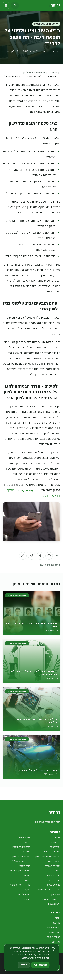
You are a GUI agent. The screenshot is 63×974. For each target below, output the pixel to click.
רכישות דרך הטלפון (51, 899)
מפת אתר (55, 942)
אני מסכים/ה (40, 965)
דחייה (24, 965)
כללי (58, 870)
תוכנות (27, 899)
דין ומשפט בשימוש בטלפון (46, 23)
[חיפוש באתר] (15, 5)
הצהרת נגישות (53, 937)
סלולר (27, 880)
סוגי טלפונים (54, 880)
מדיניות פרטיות (53, 927)
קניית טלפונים (23, 894)
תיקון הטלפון (54, 904)
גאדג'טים (26, 851)
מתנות (27, 875)
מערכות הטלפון (53, 875)
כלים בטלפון (24, 866)
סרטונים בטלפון (53, 885)
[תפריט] (6, 5)
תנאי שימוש (54, 932)
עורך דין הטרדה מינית (20, 885)
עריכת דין (55, 894)
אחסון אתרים (24, 837)
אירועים (26, 842)
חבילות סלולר (54, 861)
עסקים (27, 889)
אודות (57, 918)
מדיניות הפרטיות (34, 957)
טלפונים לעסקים (52, 866)
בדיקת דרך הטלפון (51, 851)
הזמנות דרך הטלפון (21, 856)
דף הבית (56, 72)
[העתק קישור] (23, 556)
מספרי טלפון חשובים (20, 870)
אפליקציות (55, 847)
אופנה (57, 837)
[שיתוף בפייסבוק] (40, 556)
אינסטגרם (55, 842)
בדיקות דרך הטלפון (21, 847)
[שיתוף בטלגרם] (31, 556)
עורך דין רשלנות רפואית (48, 889)
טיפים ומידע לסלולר (20, 861)
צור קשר (56, 923)
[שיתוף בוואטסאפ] (49, 556)
